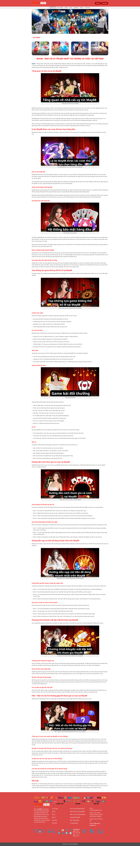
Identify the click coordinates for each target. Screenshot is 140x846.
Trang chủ (52, 7)
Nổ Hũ (66, 7)
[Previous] (35, 21)
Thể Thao (87, 7)
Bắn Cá (82, 7)
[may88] (39, 3)
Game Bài (76, 7)
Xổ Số (70, 7)
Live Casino (60, 7)
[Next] (105, 21)
